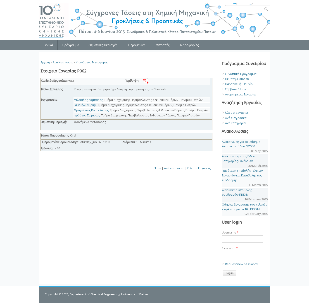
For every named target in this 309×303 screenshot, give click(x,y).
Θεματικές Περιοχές (102, 45)
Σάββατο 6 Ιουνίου (237, 89)
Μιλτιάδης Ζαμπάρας (88, 100)
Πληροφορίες (189, 45)
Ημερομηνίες (135, 45)
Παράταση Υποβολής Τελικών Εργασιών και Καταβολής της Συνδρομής (242, 175)
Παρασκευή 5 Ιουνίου (239, 84)
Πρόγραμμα (70, 45)
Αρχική (45, 62)
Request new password (241, 264)
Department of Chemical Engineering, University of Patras (109, 294)
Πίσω (157, 168)
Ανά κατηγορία (174, 168)
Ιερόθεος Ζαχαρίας (87, 115)
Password (230, 248)
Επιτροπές (161, 45)
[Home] (51, 20)
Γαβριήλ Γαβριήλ (85, 105)
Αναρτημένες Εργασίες (240, 94)
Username (230, 232)
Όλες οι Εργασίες (199, 168)
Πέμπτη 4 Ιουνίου (237, 79)
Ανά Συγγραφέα (236, 118)
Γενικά (48, 45)
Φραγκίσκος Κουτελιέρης (91, 110)
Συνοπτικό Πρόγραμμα (241, 74)
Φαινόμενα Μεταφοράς (92, 62)
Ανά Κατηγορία (63, 62)
